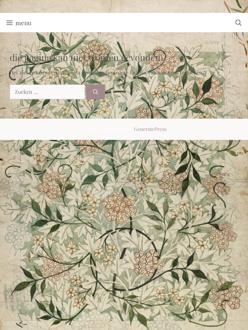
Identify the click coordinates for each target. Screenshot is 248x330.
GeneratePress (150, 129)
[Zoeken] (95, 91)
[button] (238, 22)
